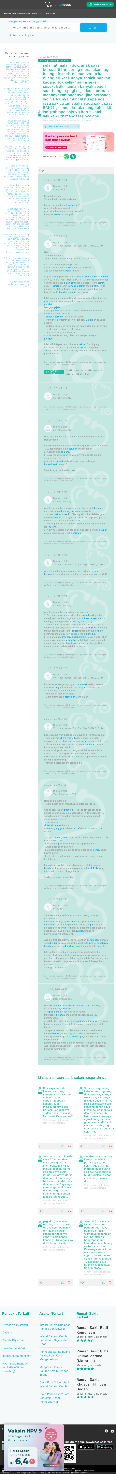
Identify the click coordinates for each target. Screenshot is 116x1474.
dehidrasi (76, 532)
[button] (76, 170)
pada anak (81, 684)
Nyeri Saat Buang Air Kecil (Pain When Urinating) (15, 1367)
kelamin (60, 1014)
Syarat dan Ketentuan (64, 1471)
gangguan (90, 627)
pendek (48, 304)
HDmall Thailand (80, 1473)
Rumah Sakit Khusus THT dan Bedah (91, 1384)
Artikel (52, 13)
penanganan (61, 837)
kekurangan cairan (94, 618)
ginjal (56, 285)
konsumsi (49, 924)
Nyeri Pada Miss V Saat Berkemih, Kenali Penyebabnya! (54, 1397)
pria (46, 301)
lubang (93, 1021)
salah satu (70, 282)
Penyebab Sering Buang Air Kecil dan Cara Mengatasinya (55, 1355)
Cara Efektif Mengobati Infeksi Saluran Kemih (54, 1384)
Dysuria (7, 1332)
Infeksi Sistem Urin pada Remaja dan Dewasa (55, 1326)
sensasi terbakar (55, 316)
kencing (98, 508)
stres (68, 927)
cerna (83, 347)
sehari (59, 461)
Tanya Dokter (43, 13)
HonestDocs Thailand (60, 1473)
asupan (103, 529)
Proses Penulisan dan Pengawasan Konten (20, 1473)
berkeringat (50, 464)
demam (65, 451)
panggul (48, 338)
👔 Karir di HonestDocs (84, 1471)
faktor (98, 828)
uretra (95, 285)
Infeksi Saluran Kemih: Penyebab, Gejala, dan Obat (54, 1340)
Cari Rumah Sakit (24, 13)
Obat (14, 13)
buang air (69, 809)
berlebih (75, 511)
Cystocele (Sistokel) (15, 1325)
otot (87, 828)
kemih (104, 276)
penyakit (58, 214)
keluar (53, 943)
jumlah (89, 319)
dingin (89, 924)
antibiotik (70, 640)
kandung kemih (76, 285)
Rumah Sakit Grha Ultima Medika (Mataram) (93, 1356)
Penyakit (7, 13)
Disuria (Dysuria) (13, 1340)
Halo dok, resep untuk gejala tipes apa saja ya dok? (18, 283)
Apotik (34, 13)
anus (47, 350)
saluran (96, 276)
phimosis (82, 1021)
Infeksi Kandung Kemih (16, 1355)
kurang (67, 270)
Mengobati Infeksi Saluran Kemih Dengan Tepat (54, 1370)
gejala (56, 307)
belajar (94, 571)
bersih (72, 738)
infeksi (88, 276)
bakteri (82, 344)
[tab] (76, 616)
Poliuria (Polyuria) (13, 1348)
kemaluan (70, 696)
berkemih (49, 574)
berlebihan (73, 921)
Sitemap (43, 1473)
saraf (77, 828)
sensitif (101, 946)
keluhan (70, 205)
